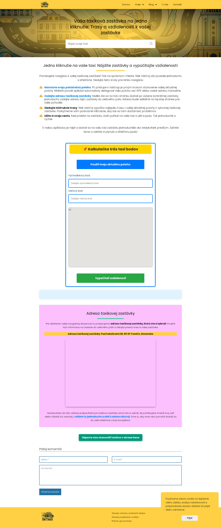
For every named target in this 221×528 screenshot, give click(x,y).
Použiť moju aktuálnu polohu (110, 164)
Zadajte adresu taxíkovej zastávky (67, 96)
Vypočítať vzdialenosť (110, 278)
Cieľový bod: (75, 191)
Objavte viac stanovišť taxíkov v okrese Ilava (110, 437)
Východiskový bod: (79, 175)
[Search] (150, 43)
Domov (126, 4)
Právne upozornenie (122, 521)
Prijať (189, 518)
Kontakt (177, 4)
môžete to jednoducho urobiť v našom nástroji (102, 416)
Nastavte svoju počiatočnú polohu (67, 87)
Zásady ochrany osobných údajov (128, 513)
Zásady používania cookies (125, 517)
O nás (165, 4)
